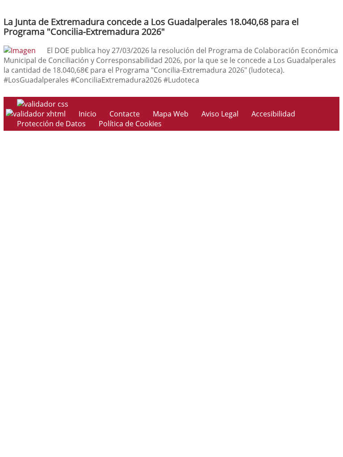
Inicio (87, 114)
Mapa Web (170, 114)
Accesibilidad (273, 114)
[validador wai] (36, 114)
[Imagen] (20, 50)
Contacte (124, 114)
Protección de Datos (51, 124)
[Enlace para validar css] (42, 104)
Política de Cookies (130, 124)
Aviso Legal (219, 114)
